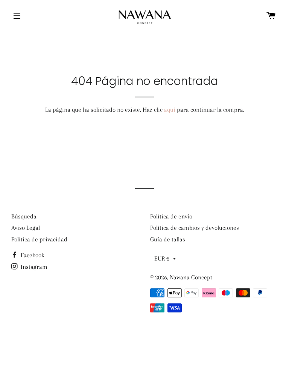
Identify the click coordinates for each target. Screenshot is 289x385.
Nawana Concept (191, 277)
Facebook (31, 255)
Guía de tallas (167, 239)
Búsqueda (24, 216)
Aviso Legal (25, 227)
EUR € (161, 258)
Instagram (33, 266)
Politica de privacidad (39, 239)
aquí (169, 109)
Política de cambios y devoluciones (194, 227)
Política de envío (171, 216)
